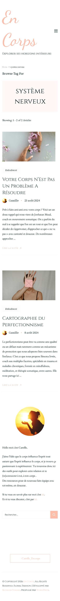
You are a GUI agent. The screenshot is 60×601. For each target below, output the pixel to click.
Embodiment (11, 170)
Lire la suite (10, 248)
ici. (35, 499)
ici (43, 494)
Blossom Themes (11, 590)
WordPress (42, 590)
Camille (14, 200)
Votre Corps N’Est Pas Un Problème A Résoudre (28, 186)
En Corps (19, 28)
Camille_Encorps (31, 558)
